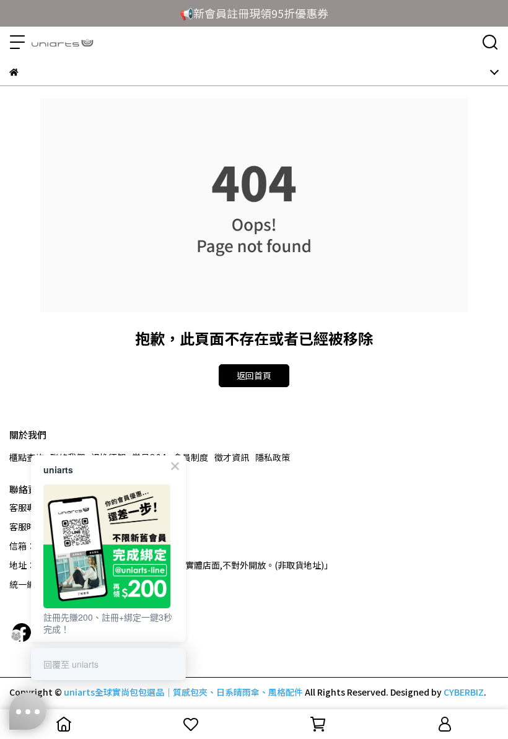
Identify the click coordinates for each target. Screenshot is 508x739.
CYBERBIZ (464, 692)
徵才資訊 (231, 457)
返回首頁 (254, 375)
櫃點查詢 (26, 457)
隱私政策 (272, 457)
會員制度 (190, 457)
